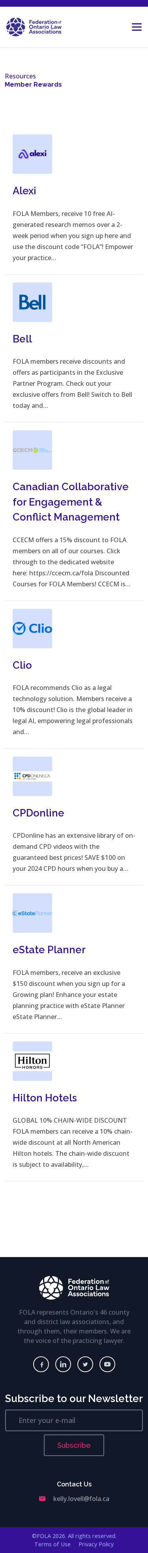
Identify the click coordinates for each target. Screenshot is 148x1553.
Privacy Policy (96, 1544)
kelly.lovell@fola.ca (81, 1498)
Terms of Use (52, 1544)
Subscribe (74, 1445)
